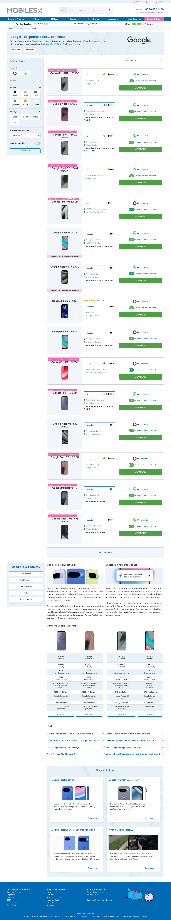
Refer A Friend (12, 905)
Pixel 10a (76, 44)
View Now (61, 714)
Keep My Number (54, 900)
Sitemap (90, 897)
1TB (15, 123)
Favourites (140, 2)
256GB (25, 117)
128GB (15, 117)
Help (49, 892)
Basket (160, 2)
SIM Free (10, 900)
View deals (140, 87)
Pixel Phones (26, 574)
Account (151, 2)
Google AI (155, 606)
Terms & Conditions (95, 892)
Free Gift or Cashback (19, 130)
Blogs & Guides (26, 599)
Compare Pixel (26, 586)
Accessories (12, 902)
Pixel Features (25, 580)
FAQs (26, 593)
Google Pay (129, 597)
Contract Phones (14, 892)
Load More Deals (105, 552)
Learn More (29, 50)
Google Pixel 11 (50, 44)
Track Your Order (54, 897)
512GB (35, 117)
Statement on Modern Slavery (99, 900)
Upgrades (11, 895)
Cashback (51, 902)
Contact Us (51, 905)
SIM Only (10, 897)
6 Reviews (100, 301)
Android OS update (151, 591)
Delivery (50, 895)
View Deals (16, 50)
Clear (25, 151)
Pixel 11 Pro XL (62, 44)
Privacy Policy (92, 895)
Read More (92, 818)
